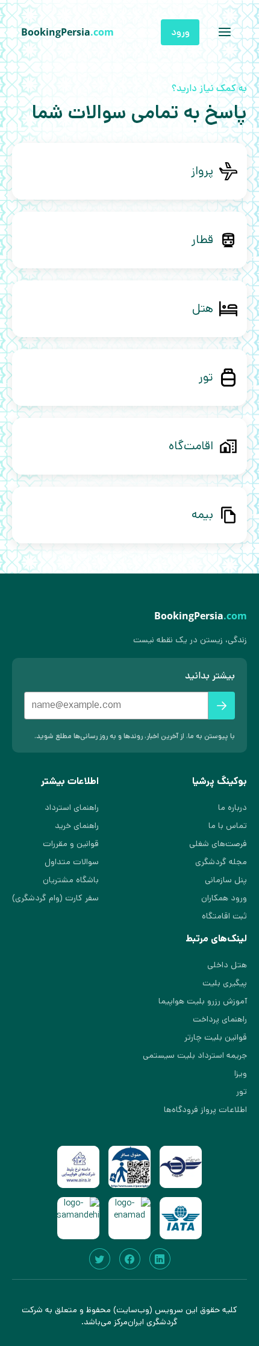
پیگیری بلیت (224, 983)
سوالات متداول (72, 862)
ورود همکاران (224, 898)
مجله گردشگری (221, 862)
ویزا (240, 1073)
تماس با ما (227, 826)
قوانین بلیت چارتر (215, 1037)
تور (241, 1091)
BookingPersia (67, 32)
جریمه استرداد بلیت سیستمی (195, 1055)
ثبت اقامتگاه (224, 916)
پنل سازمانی (226, 880)
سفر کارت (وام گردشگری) (55, 898)
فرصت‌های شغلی (218, 844)
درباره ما (232, 807)
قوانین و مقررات (71, 844)
